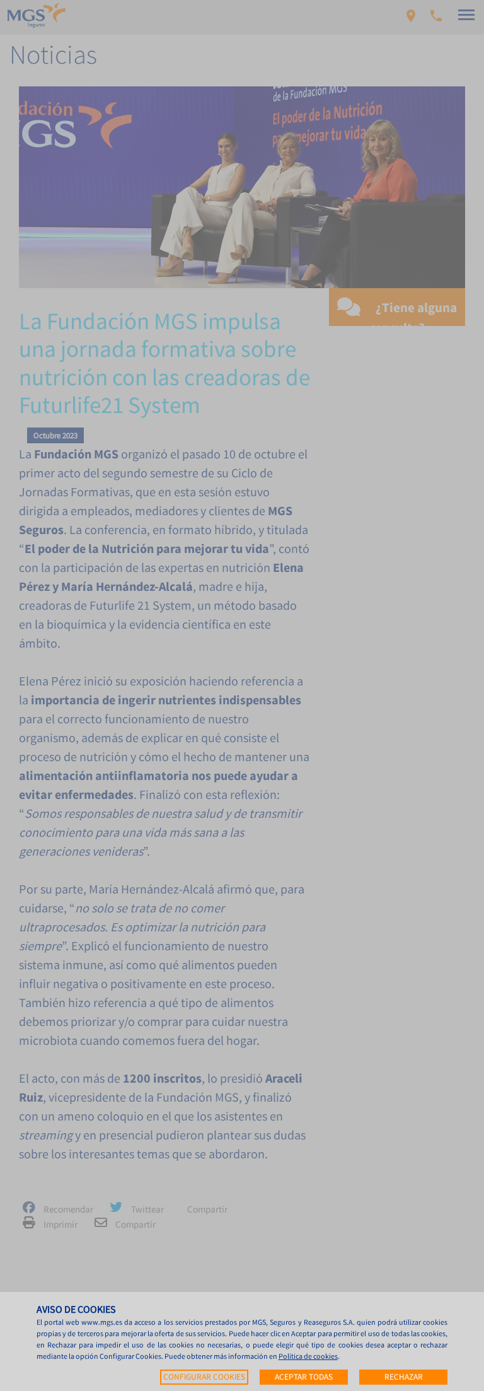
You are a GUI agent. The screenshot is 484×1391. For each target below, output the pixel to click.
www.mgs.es (101, 1322)
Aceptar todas (304, 1376)
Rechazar (403, 1376)
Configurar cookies (204, 1376)
